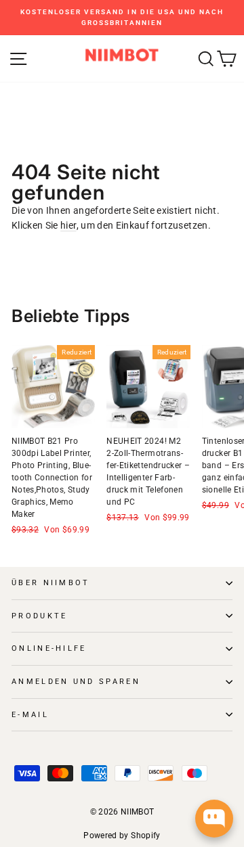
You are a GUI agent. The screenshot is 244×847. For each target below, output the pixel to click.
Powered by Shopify (121, 835)
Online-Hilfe (49, 648)
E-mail (30, 714)
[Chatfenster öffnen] (214, 819)
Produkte (40, 616)
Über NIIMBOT (51, 582)
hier (68, 225)
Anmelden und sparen (76, 681)
